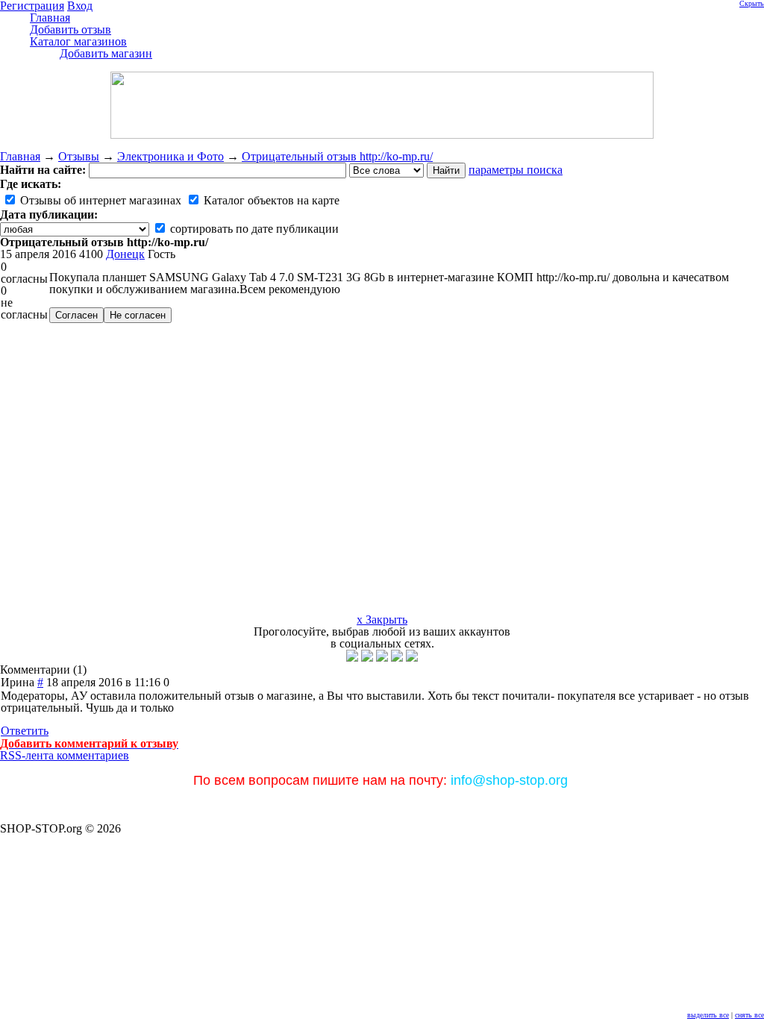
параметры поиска (516, 169)
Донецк (125, 254)
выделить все (708, 1015)
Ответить (24, 730)
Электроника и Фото (170, 156)
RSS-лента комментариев (64, 755)
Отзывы (78, 156)
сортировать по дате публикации (253, 228)
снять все (749, 1015)
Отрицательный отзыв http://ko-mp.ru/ (337, 156)
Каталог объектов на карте (270, 200)
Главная (20, 156)
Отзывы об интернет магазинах (99, 200)
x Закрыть (382, 619)
